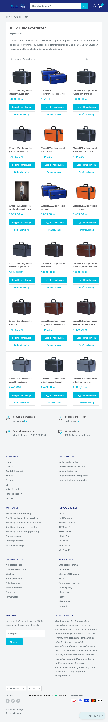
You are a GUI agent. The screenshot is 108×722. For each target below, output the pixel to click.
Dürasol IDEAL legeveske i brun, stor (20, 322)
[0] (100, 6)
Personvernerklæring (69, 583)
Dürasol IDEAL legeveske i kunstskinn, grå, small (20, 265)
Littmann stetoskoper (16, 569)
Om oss (9, 466)
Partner (9, 498)
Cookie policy (65, 587)
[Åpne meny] (7, 6)
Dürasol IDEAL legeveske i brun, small (53, 265)
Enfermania (64, 545)
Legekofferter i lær (68, 470)
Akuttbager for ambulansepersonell (23, 522)
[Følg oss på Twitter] (13, 701)
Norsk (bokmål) (13, 688)
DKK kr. (32, 688)
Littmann (63, 540)
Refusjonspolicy (14, 493)
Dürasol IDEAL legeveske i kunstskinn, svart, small (85, 92)
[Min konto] (94, 5)
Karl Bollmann (66, 517)
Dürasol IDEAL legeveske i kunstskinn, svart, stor (85, 150)
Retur (62, 578)
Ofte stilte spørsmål (68, 564)
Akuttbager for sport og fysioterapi (23, 531)
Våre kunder (65, 601)
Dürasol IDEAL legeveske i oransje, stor (53, 150)
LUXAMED (64, 536)
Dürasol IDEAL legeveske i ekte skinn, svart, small (53, 380)
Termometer (12, 596)
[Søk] (84, 6)
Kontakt (63, 605)
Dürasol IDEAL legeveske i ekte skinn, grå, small (20, 380)
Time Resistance (67, 522)
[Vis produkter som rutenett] (92, 59)
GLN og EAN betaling (69, 573)
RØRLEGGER (65, 531)
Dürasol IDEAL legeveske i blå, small (53, 207)
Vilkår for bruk (12, 489)
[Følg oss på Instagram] (18, 701)
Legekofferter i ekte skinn (72, 466)
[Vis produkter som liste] (96, 59)
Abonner (14, 641)
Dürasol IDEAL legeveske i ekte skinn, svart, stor (20, 92)
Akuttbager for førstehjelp (18, 513)
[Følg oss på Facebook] (8, 701)
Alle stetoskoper (14, 564)
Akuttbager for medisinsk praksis (22, 517)
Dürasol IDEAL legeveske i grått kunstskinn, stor (20, 150)
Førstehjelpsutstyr (15, 545)
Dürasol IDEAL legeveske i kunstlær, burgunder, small (85, 265)
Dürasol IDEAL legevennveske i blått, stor (53, 92)
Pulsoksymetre (13, 583)
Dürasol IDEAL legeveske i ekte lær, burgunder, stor (20, 207)
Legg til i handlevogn (21, 107)
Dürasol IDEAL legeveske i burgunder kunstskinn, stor (53, 322)
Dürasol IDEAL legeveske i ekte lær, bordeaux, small (85, 322)
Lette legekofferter (68, 461)
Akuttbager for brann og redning (21, 527)
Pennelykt (11, 592)
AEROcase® (64, 527)
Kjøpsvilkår (64, 592)
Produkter (11, 480)
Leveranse (64, 569)
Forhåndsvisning (21, 114)
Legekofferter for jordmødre (73, 480)
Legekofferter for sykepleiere (73, 475)
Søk (7, 484)
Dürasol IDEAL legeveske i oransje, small (85, 207)
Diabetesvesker (13, 536)
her (26, 420)
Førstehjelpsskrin (14, 540)
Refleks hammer (14, 587)
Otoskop (10, 573)
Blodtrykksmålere (14, 578)
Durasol (63, 513)
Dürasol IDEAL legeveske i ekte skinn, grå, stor (85, 380)
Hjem (8, 17)
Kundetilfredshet (14, 470)
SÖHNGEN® (64, 549)
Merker (9, 475)
